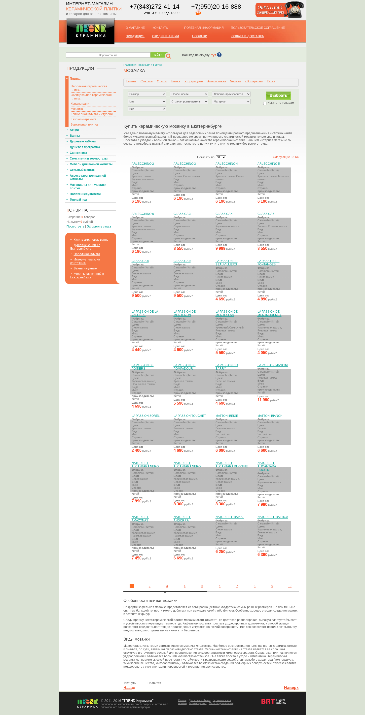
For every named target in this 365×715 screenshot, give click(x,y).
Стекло (162, 81)
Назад (129, 687)
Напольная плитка (87, 254)
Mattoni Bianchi (270, 416)
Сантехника (78, 153)
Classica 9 (182, 261)
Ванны (75, 135)
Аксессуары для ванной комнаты (88, 177)
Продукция (143, 64)
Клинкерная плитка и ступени (92, 114)
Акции (74, 130)
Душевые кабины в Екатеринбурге (85, 246)
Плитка (75, 78)
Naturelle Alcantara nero (145, 464)
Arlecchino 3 (185, 163)
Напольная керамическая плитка (89, 88)
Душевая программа (85, 147)
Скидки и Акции (165, 36)
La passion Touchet (190, 416)
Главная (128, 64)
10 (290, 586)
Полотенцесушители (85, 194)
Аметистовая (216, 81)
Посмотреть (75, 226)
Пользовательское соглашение (258, 28)
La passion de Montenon (185, 313)
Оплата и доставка (247, 36)
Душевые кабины (83, 141)
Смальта (147, 81)
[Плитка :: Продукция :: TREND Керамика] (90, 42)
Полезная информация (204, 28)
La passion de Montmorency (269, 313)
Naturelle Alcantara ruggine (232, 464)
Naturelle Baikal (230, 517)
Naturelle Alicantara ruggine (266, 466)
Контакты (160, 28)
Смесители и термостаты (89, 158)
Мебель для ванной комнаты (91, 164)
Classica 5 (266, 214)
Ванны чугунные (85, 268)
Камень (131, 81)
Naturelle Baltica (272, 517)
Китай (271, 81)
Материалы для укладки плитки (88, 186)
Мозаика (77, 109)
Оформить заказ (99, 226)
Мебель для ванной (221, 703)
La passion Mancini (272, 365)
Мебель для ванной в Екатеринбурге (87, 275)
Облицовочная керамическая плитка (91, 96)
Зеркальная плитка (84, 124)
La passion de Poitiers (143, 366)
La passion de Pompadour (185, 366)
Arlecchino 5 (268, 163)
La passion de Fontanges (268, 262)
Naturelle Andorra (182, 518)
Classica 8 (140, 261)
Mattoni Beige (227, 416)
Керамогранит (81, 103)
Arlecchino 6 (143, 214)
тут (213, 55)
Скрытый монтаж (82, 170)
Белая (175, 81)
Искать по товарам (280, 102)
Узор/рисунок (193, 81)
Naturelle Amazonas (140, 518)
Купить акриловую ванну (91, 239)
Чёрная (235, 81)
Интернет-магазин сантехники (85, 261)
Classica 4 (224, 214)
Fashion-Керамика (83, 119)
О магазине (135, 28)
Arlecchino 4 (227, 163)
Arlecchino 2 (143, 163)
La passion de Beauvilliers (227, 262)
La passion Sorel (146, 416)
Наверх (291, 687)
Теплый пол (78, 199)
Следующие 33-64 (286, 157)
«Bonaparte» (254, 81)
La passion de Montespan (227, 313)
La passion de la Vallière (145, 313)
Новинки (199, 36)
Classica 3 (182, 214)
